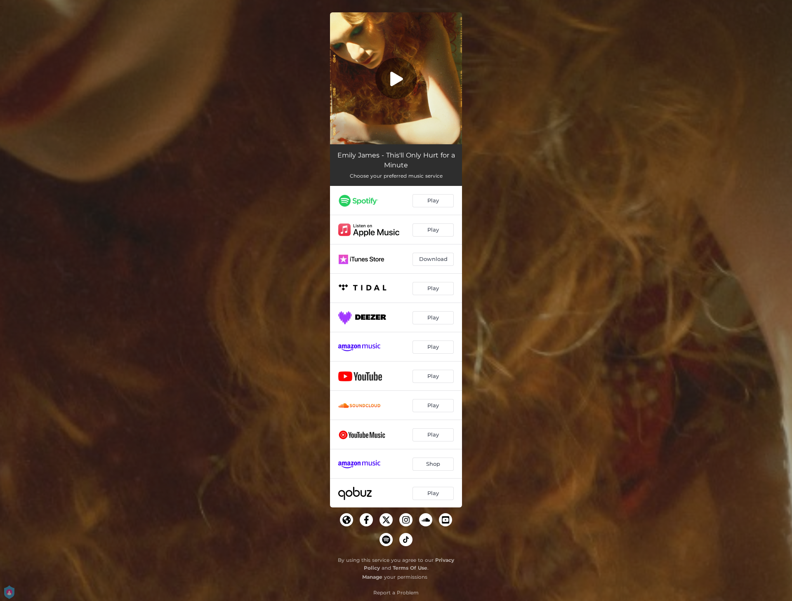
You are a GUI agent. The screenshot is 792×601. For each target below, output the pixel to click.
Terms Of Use (410, 568)
